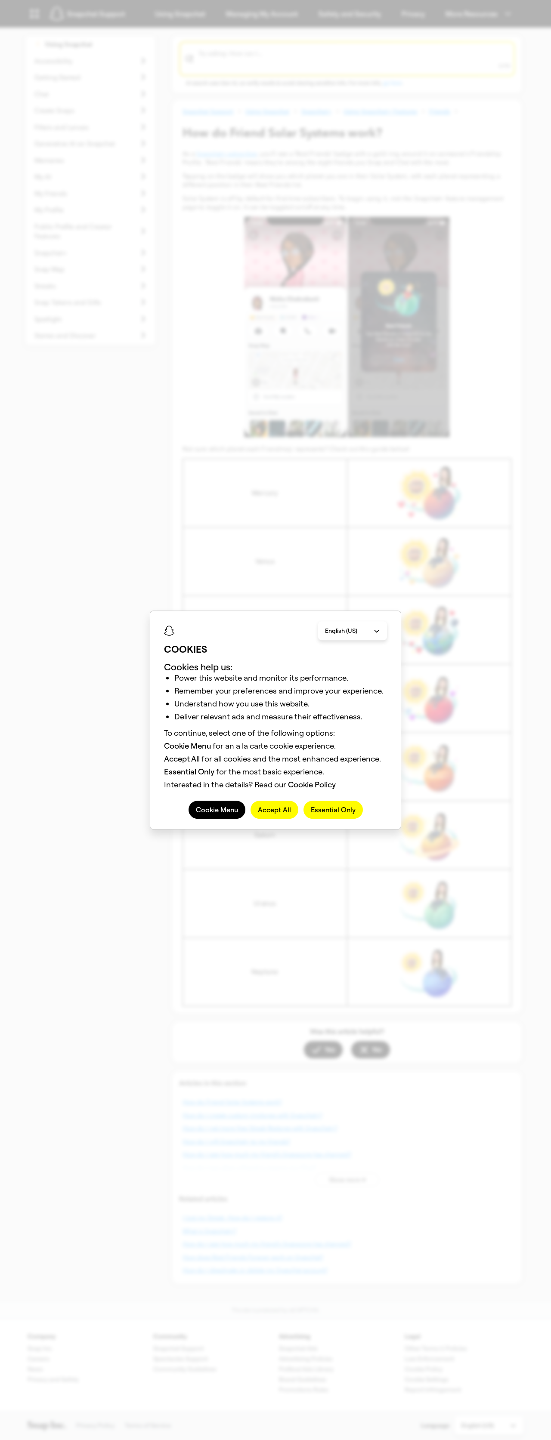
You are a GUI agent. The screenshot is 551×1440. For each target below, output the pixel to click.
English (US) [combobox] (341, 631)
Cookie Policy (312, 784)
